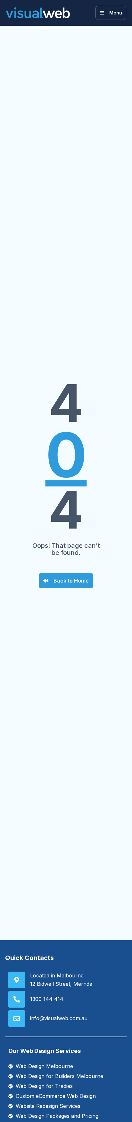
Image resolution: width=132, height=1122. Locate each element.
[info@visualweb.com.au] (16, 1018)
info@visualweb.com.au (58, 1018)
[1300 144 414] (16, 999)
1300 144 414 (46, 999)
